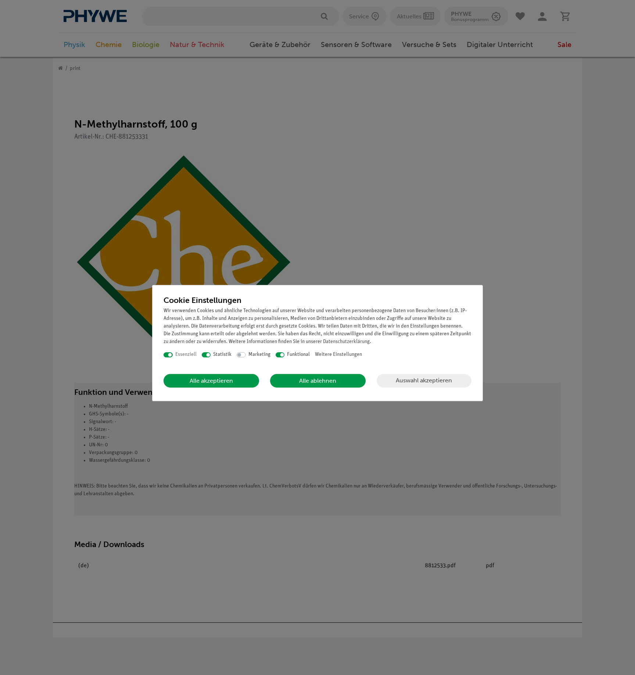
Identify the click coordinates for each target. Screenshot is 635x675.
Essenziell (186, 354)
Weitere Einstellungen (338, 354)
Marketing (259, 354)
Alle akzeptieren (211, 380)
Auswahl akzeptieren (424, 380)
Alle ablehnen (317, 380)
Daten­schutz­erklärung (346, 341)
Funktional (298, 354)
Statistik (222, 354)
